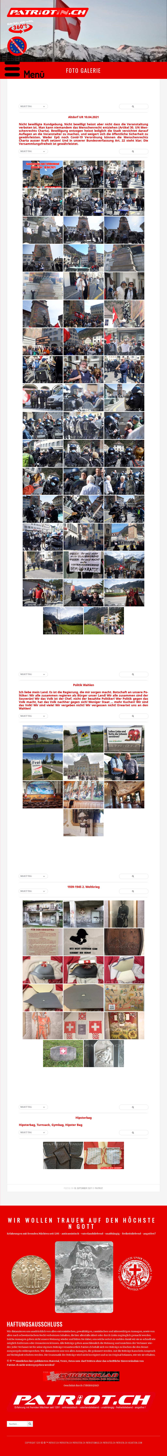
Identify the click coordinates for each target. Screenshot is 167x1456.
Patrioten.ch (78, 1442)
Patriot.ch (54, 1442)
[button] (33, 106)
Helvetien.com (135, 1442)
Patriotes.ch (109, 1442)
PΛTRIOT (99, 1188)
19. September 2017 (83, 1188)
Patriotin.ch (66, 1442)
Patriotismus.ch (94, 1442)
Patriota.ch (121, 1442)
